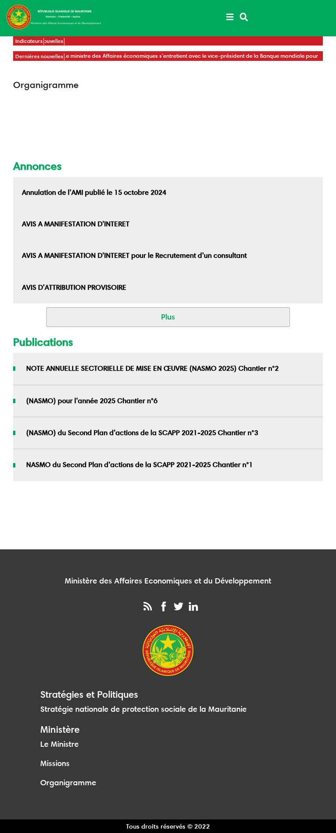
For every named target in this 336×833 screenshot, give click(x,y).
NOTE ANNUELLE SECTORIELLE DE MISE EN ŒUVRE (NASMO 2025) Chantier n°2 (152, 368)
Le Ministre (59, 744)
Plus (168, 317)
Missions (55, 763)
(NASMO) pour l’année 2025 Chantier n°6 (92, 401)
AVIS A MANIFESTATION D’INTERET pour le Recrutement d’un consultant (134, 255)
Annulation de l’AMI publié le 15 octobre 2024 (94, 192)
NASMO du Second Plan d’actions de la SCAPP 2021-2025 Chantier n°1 (139, 464)
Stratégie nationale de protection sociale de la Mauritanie (143, 709)
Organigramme (68, 782)
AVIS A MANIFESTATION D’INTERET (76, 224)
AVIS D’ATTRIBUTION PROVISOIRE (74, 287)
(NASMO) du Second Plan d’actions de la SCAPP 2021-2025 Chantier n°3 (142, 433)
